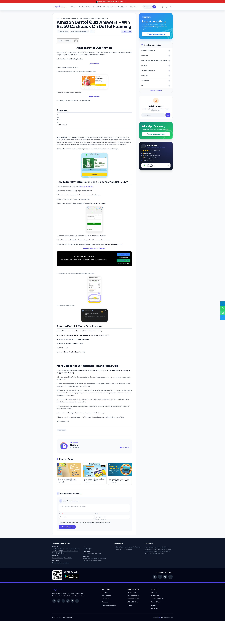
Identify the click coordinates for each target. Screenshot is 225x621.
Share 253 (127, 31)
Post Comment (68, 527)
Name (61, 514)
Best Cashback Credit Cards (153, 547)
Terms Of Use (155, 602)
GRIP (99, 553)
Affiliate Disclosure (133, 602)
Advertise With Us (157, 599)
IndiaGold (94, 553)
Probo (54, 553)
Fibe (84, 549)
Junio (76, 551)
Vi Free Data (117, 549)
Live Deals (105, 599)
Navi (69, 549)
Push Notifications (133, 599)
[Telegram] (170, 577)
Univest (77, 549)
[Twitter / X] (160, 577)
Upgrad (61, 558)
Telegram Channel (133, 595)
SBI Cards (61, 549)
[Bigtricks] (75, 589)
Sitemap (129, 605)
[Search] (154, 6)
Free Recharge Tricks (109, 605)
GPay (60, 563)
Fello (89, 553)
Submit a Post (131, 592)
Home (58, 18)
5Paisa (73, 549)
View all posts (123, 447)
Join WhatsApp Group (157, 134)
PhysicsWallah (68, 558)
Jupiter (64, 553)
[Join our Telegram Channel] (222, 303)
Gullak (59, 551)
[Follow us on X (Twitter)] (222, 317)
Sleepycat (86, 560)
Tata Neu (54, 549)
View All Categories (156, 90)
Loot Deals (105, 592)
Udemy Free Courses (126, 547)
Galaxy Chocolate (126, 549)
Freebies (105, 602)
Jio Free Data (136, 547)
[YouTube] (72, 601)
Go (168, 115)
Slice (87, 549)
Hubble (95, 560)
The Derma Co (95, 558)
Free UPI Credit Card (158, 553)
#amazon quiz (61, 430)
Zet (66, 549)
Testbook (55, 558)
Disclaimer (154, 608)
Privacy (153, 605)
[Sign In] (171, 7)
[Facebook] (155, 577)
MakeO (100, 560)
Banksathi (65, 551)
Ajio (91, 560)
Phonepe (55, 563)
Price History (106, 595)
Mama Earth (86, 558)
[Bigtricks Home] (60, 7)
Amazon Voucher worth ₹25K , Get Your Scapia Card (112, 1)
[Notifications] (166, 7)
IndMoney (71, 551)
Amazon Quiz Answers (80, 31)
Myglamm (117, 547)
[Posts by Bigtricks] (64, 446)
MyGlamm (103, 558)
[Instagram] (165, 577)
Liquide (59, 553)
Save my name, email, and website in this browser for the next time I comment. (85, 522)
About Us (154, 592)
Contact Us (155, 595)
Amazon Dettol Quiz (86, 186)
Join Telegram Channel (157, 34)
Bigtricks (74, 445)
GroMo (54, 551)
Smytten (159, 551)
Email (97, 514)
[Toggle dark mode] (162, 7)
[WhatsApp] (58, 601)
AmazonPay (65, 563)
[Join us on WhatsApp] (222, 308)
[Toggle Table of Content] (75, 40)
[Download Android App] (222, 312)
